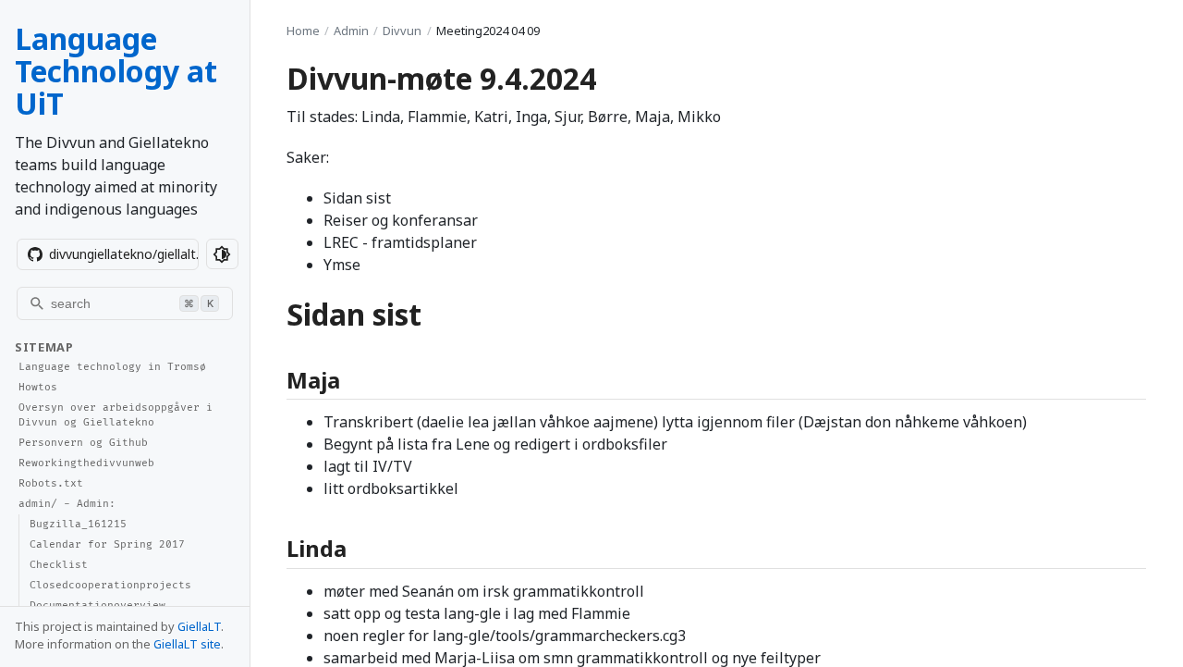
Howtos (37, 387)
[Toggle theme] (222, 254)
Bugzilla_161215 (78, 524)
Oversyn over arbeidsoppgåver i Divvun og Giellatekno (115, 415)
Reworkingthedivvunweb (86, 463)
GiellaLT (199, 626)
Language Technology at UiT (116, 71)
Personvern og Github (83, 443)
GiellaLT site (187, 644)
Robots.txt (50, 483)
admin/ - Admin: (67, 504)
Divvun (402, 30)
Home (303, 30)
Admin (351, 30)
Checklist (59, 565)
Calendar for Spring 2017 (107, 544)
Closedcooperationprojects (110, 585)
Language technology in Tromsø (112, 367)
